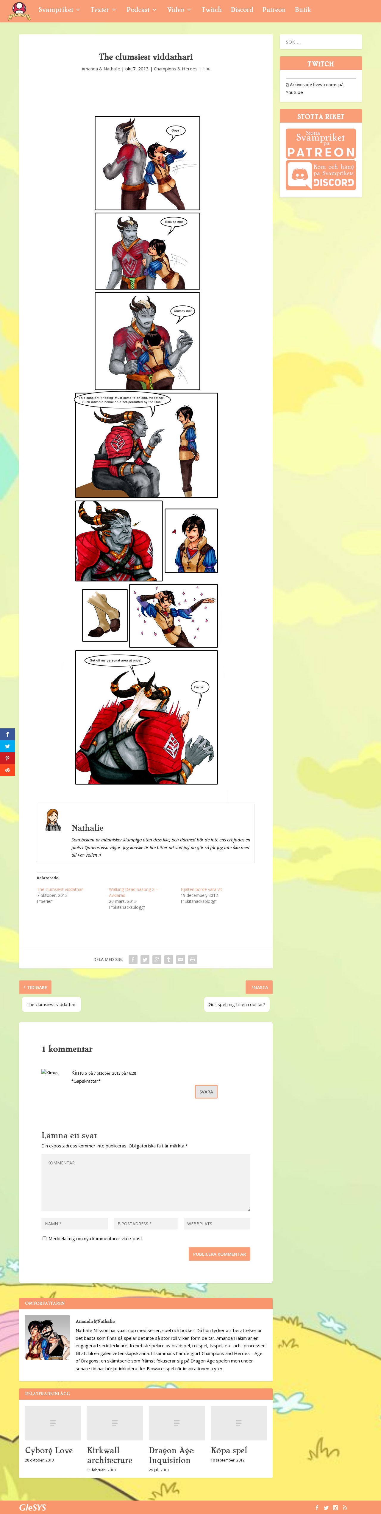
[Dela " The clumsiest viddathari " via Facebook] (133, 959)
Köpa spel (229, 1450)
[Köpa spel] (239, 1423)
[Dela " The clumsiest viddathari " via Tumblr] (169, 959)
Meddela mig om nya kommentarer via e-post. (96, 1238)
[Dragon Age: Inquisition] (177, 1423)
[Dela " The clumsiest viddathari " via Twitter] (145, 959)
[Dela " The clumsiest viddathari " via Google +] (157, 959)
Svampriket (55, 10)
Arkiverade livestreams (311, 84)
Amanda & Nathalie (101, 69)
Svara (206, 1092)
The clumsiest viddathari (60, 889)
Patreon (274, 10)
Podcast (138, 10)
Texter (99, 10)
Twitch (212, 10)
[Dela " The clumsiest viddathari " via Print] (193, 959)
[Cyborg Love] (53, 1423)
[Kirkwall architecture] (115, 1423)
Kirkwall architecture (109, 1455)
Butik (303, 10)
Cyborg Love (49, 1450)
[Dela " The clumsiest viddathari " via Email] (181, 959)
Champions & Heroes (176, 69)
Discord (242, 10)
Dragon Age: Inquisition (171, 1455)
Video (175, 10)
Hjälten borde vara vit (201, 889)
